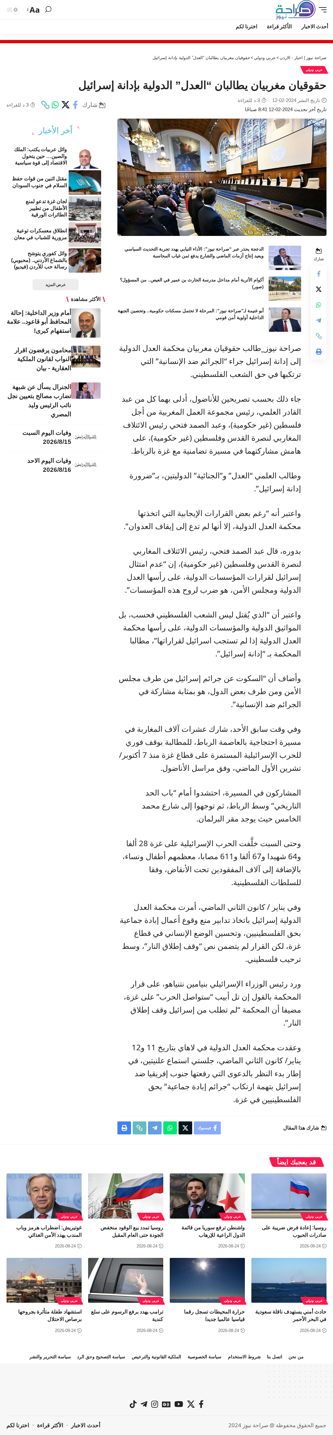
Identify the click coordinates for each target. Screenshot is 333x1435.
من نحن (296, 1356)
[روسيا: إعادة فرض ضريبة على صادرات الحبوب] (288, 1196)
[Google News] (166, 1404)
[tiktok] (133, 1404)
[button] (320, 9)
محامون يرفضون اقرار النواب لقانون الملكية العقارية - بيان (43, 359)
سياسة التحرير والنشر (50, 1356)
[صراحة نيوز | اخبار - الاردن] (295, 9)
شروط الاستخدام (244, 1356)
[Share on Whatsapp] (55, 105)
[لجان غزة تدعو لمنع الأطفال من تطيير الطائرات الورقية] (85, 208)
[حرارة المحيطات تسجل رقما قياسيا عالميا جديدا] (207, 1280)
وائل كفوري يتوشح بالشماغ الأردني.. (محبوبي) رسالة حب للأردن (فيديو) (39, 260)
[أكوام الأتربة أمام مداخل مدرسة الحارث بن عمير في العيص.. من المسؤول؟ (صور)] (285, 289)
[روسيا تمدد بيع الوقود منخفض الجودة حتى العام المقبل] (125, 1196)
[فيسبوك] (201, 1404)
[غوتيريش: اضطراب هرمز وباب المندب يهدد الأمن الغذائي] (44, 1196)
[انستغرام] (155, 1404)
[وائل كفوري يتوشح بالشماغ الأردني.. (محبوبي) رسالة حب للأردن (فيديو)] (85, 260)
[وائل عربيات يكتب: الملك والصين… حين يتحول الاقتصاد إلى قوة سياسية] (85, 156)
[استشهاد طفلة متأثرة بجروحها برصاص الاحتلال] (44, 1280)
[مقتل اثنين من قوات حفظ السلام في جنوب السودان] (85, 182)
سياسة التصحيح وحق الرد (101, 1356)
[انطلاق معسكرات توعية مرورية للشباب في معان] (85, 234)
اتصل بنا (274, 1356)
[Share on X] (65, 105)
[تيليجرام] (144, 1404)
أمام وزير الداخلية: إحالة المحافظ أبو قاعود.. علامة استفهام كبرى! (39, 321)
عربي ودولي (314, 69)
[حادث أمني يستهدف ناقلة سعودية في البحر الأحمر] (288, 1280)
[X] (190, 1404)
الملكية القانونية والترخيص (156, 1356)
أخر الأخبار (56, 131)
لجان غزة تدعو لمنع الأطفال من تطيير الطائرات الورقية (46, 208)
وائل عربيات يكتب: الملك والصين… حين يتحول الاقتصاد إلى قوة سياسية (40, 156)
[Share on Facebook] (75, 105)
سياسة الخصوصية (204, 1356)
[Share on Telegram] (318, 320)
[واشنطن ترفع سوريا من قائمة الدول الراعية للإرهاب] (207, 1196)
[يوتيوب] (179, 1404)
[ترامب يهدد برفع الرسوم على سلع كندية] (125, 1280)
